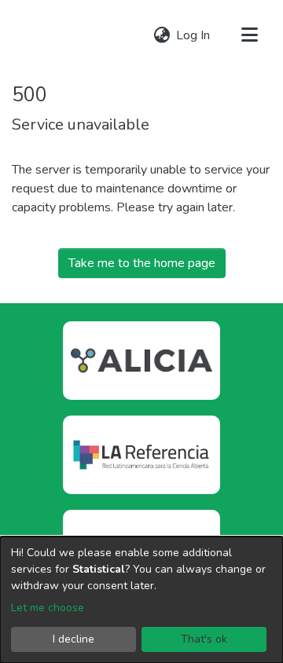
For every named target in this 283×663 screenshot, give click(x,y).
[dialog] (141, 600)
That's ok (204, 639)
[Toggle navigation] (249, 35)
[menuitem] (161, 35)
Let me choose (47, 607)
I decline (73, 639)
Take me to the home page (141, 263)
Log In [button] (193, 35)
